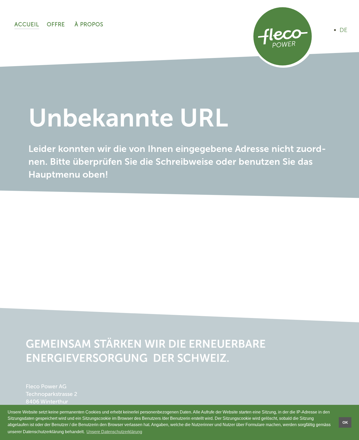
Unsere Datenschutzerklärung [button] (114, 432)
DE (343, 30)
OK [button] (345, 422)
